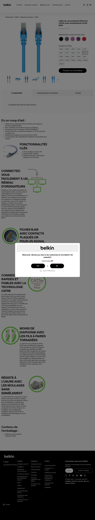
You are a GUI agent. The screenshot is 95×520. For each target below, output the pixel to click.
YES (38, 266)
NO (57, 266)
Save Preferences (49, 271)
